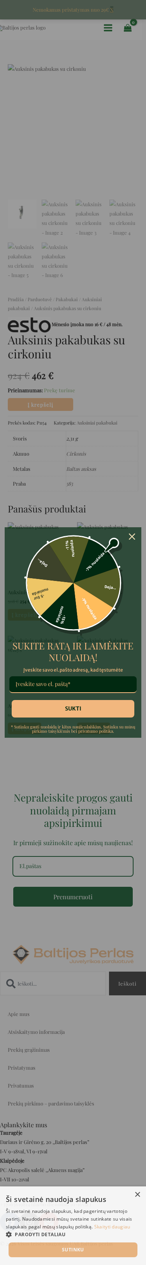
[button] (73, 1234)
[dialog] (73, 1225)
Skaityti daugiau (112, 1226)
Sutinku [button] (73, 1249)
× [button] (137, 1195)
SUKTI (73, 708)
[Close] (132, 536)
